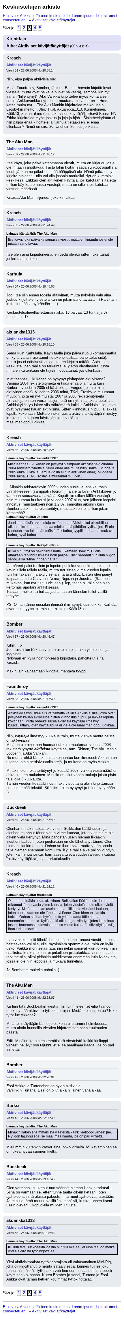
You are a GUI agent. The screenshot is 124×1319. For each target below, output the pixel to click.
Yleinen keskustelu (51, 16)
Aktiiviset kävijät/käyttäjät (53, 20)
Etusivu (9, 16)
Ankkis (25, 16)
